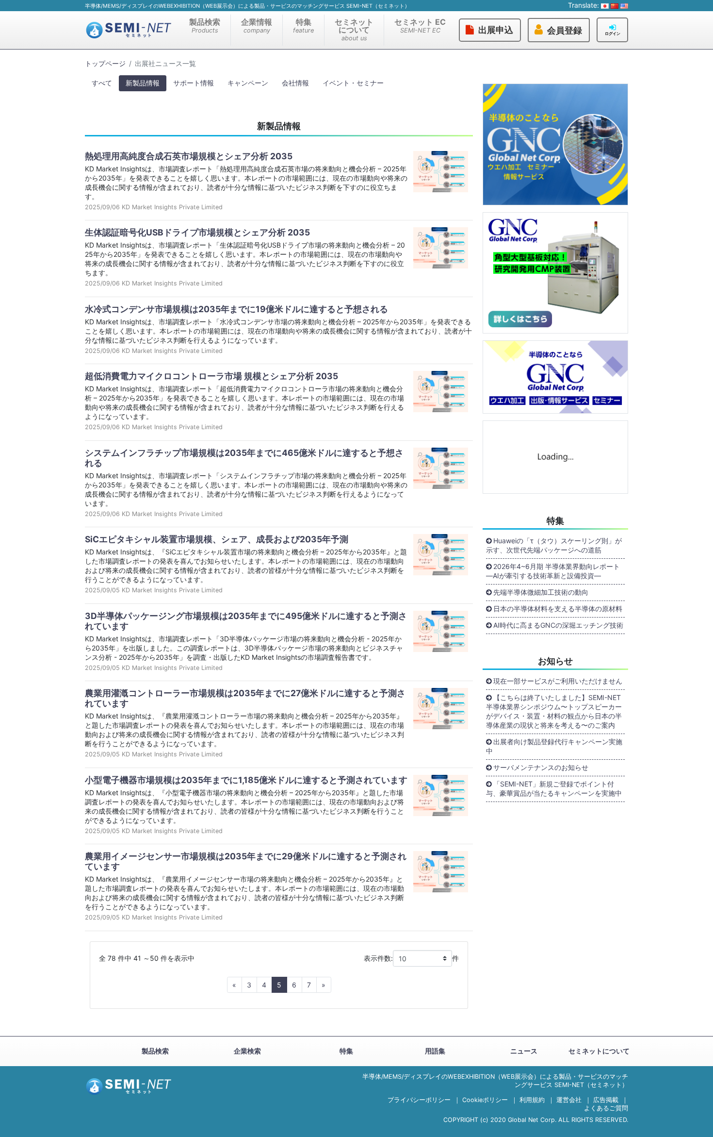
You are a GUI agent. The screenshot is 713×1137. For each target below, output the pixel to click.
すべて (102, 83)
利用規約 (532, 1100)
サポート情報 (193, 83)
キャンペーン (247, 83)
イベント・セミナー (353, 83)
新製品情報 (143, 83)
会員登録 (564, 30)
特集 (303, 25)
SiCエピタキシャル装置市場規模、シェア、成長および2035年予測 (216, 539)
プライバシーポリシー (419, 1100)
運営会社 (569, 1100)
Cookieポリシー (485, 1100)
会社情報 (295, 83)
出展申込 (495, 30)
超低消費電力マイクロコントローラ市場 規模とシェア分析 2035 (211, 376)
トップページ (105, 63)
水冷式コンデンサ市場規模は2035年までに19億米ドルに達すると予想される (236, 309)
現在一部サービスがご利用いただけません (557, 681)
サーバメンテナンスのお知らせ (540, 767)
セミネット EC (420, 25)
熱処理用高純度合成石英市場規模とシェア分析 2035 (188, 156)
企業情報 (256, 25)
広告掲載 (605, 1100)
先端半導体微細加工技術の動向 (540, 592)
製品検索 (204, 25)
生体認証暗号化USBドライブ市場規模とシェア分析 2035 (197, 232)
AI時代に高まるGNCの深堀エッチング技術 (558, 625)
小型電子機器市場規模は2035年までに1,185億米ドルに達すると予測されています (246, 780)
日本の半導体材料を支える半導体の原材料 (557, 608)
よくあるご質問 (606, 1108)
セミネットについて (354, 29)
